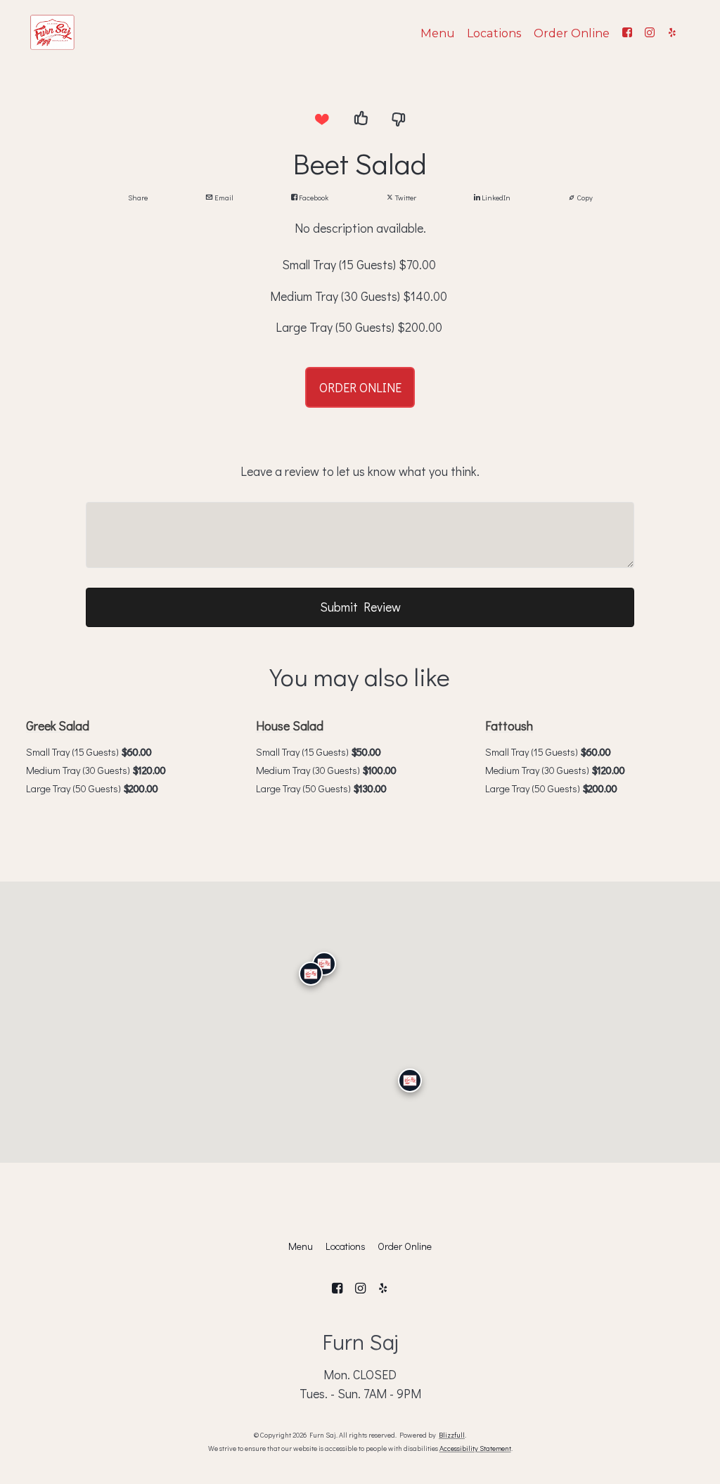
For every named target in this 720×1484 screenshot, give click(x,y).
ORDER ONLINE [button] (360, 387)
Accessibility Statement (475, 1448)
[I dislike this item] (398, 119)
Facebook (312, 197)
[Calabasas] (311, 974)
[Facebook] (627, 32)
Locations (494, 33)
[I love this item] (321, 119)
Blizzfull (452, 1435)
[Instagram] (649, 32)
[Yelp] (672, 32)
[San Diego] (410, 1080)
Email (223, 197)
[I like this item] (360, 119)
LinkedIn (495, 197)
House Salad (289, 725)
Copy (584, 197)
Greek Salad (57, 725)
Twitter (405, 197)
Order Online (572, 33)
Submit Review (360, 606)
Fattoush (509, 725)
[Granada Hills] (324, 964)
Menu (437, 33)
